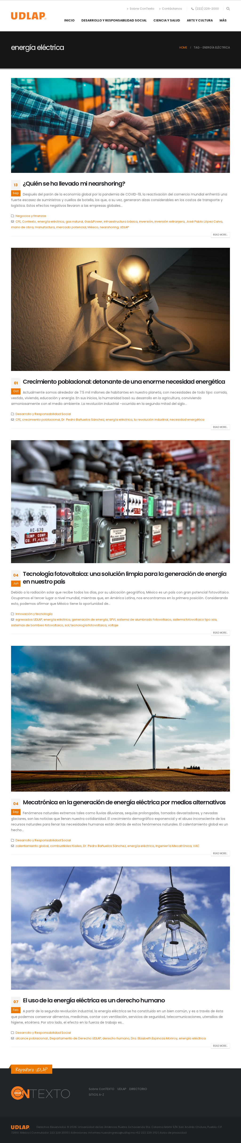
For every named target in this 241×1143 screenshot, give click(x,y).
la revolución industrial (151, 420)
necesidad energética (187, 420)
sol (67, 625)
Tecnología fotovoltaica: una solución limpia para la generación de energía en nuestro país (124, 578)
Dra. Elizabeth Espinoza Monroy (154, 1038)
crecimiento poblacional (41, 420)
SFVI (112, 620)
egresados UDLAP (29, 620)
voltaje (113, 625)
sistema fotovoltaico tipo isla (195, 620)
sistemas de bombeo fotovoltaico (37, 625)
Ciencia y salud (166, 20)
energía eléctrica (50, 222)
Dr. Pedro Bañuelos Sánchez (82, 420)
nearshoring (109, 227)
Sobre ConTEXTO (101, 1089)
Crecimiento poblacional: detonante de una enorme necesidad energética (124, 382)
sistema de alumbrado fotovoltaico (144, 620)
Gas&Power (93, 222)
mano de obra (22, 227)
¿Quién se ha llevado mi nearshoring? (74, 183)
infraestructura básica (121, 222)
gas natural (74, 222)
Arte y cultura (200, 20)
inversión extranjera (169, 222)
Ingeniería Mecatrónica (174, 846)
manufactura (45, 227)
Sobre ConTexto (142, 9)
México (93, 227)
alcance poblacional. (32, 1038)
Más (223, 20)
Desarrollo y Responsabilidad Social (114, 20)
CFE (18, 222)
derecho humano (115, 1038)
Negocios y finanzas (31, 216)
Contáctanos (172, 9)
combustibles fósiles (66, 846)
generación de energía (90, 620)
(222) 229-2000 (207, 9)
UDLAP (124, 227)
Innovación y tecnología (34, 614)
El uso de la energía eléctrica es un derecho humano (94, 1000)
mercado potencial (71, 227)
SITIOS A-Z (96, 1095)
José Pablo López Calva (204, 222)
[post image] (120, 125)
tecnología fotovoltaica (89, 625)
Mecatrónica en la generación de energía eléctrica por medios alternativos (124, 802)
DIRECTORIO (138, 1089)
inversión (146, 222)
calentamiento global (32, 846)
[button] (228, 9)
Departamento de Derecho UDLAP (75, 1038)
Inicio (69, 20)
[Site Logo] (28, 16)
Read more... (220, 234)
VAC (196, 846)
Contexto (29, 222)
